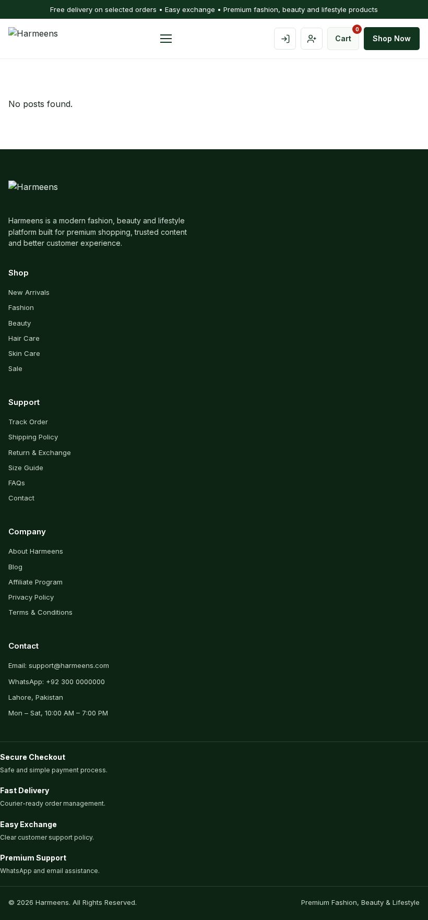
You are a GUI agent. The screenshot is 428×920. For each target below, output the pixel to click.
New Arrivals (29, 292)
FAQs (16, 483)
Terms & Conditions (40, 612)
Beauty (19, 323)
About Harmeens (35, 551)
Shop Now (392, 38)
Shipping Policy (33, 437)
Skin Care (24, 353)
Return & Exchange (39, 452)
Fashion (21, 307)
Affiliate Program (35, 582)
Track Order (28, 421)
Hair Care (24, 338)
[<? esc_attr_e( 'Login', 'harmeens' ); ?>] (285, 39)
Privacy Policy (31, 597)
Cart (347, 35)
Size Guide (25, 467)
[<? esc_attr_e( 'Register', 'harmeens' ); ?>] (312, 39)
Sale (15, 368)
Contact (21, 498)
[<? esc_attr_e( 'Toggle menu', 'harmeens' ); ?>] (166, 38)
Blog (15, 567)
